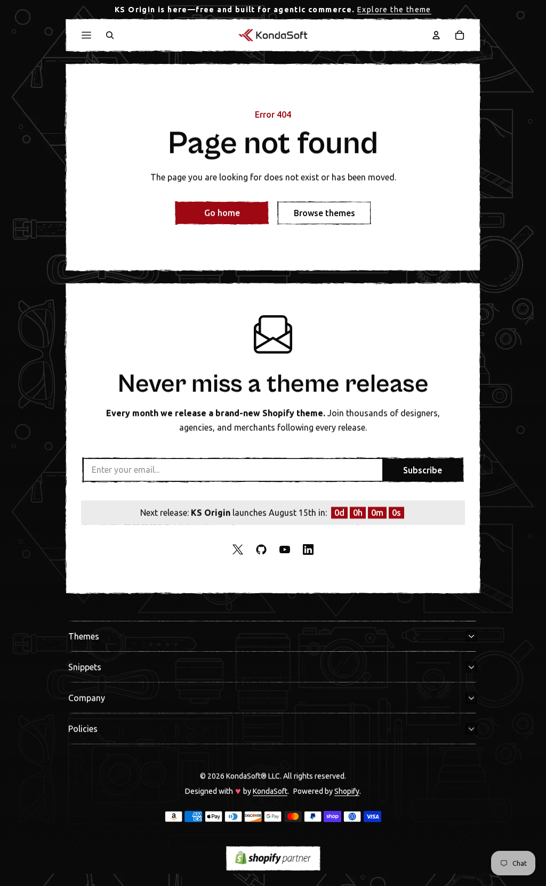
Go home (222, 213)
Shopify (346, 791)
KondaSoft (270, 791)
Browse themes (324, 213)
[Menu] (86, 35)
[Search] (110, 35)
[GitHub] (261, 549)
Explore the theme (394, 9)
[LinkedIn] (308, 549)
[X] (238, 549)
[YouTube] (284, 549)
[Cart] (459, 35)
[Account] (436, 35)
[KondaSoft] (273, 35)
